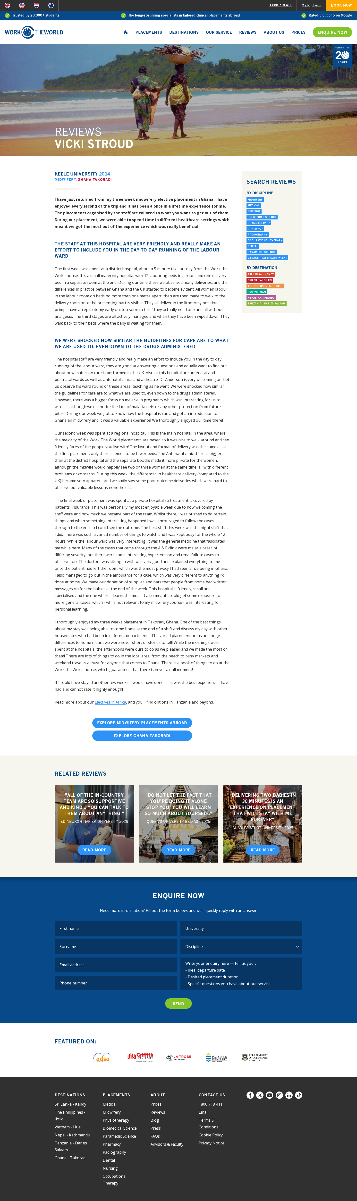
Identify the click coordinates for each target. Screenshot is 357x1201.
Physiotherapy (259, 222)
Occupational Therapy (265, 240)
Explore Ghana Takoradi (142, 735)
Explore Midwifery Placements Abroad (142, 722)
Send (178, 1003)
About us (274, 32)
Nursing (254, 211)
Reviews (247, 32)
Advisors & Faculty (167, 1144)
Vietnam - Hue (68, 1127)
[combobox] (241, 928)
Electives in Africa (110, 702)
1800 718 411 (210, 1104)
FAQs (155, 1136)
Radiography (257, 234)
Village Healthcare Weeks (267, 257)
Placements (149, 32)
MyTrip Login (311, 5)
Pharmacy (255, 228)
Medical (254, 205)
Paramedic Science (262, 252)
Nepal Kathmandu (261, 297)
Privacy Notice (211, 1143)
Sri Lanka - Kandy (261, 274)
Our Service (219, 32)
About (158, 1094)
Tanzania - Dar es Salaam (266, 303)
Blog (155, 1120)
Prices (298, 32)
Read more (94, 850)
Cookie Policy (211, 1135)
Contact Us (212, 1094)
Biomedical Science (262, 217)
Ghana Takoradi (95, 179)
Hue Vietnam (257, 291)
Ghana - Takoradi (70, 1157)
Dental (253, 246)
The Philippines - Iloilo (265, 286)
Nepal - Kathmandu (72, 1135)
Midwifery (65, 179)
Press (156, 1128)
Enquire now (332, 32)
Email (203, 1112)
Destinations (184, 32)
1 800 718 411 (280, 5)
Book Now (341, 5)
